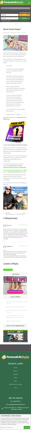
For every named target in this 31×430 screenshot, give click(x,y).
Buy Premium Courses (15, 384)
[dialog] (15, 422)
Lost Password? (24, 20)
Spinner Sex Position (16, 321)
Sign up (24, 18)
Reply (4, 241)
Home (15, 367)
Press (15, 377)
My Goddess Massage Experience (17, 306)
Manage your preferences (7, 427)
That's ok (27, 427)
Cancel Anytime (14, 20)
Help (15, 381)
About (15, 371)
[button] (29, 2)
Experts (15, 374)
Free (15, 387)
